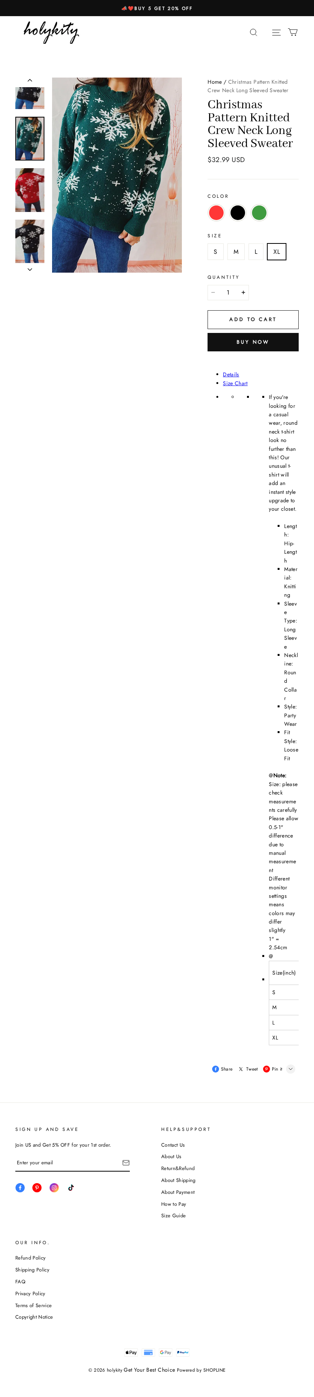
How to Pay (173, 1204)
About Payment (178, 1192)
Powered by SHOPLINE (201, 1370)
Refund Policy (30, 1257)
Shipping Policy (32, 1269)
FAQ (20, 1281)
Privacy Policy (30, 1293)
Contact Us (173, 1145)
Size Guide (173, 1215)
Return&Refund (178, 1168)
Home (215, 82)
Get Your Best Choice (149, 1370)
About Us (171, 1156)
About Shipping (178, 1180)
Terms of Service (33, 1305)
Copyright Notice (34, 1317)
